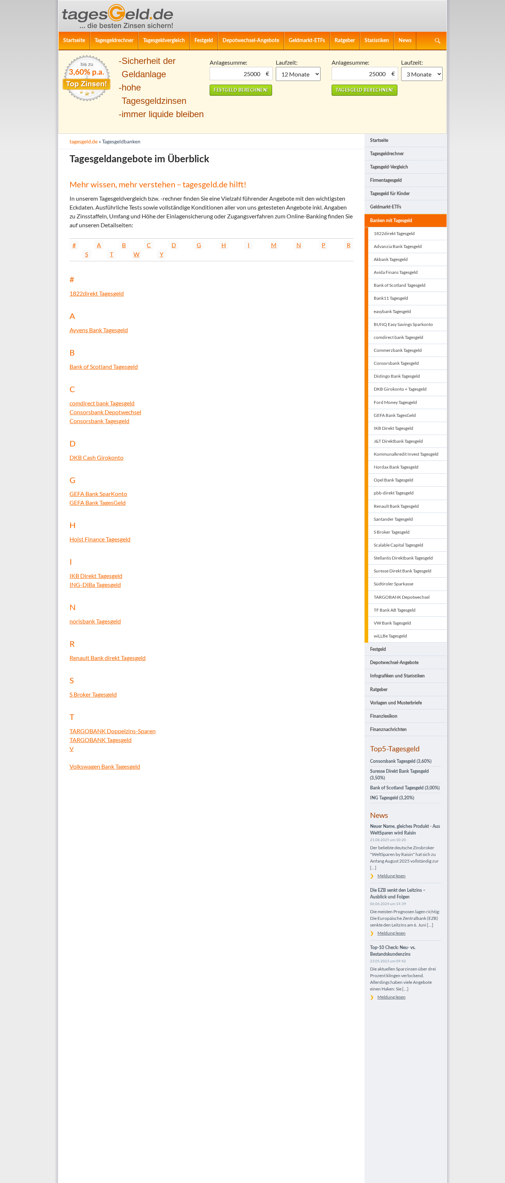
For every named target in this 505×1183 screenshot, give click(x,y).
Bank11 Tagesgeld (391, 298)
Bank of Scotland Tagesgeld (104, 366)
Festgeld (203, 40)
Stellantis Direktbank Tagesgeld (403, 558)
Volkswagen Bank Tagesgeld (105, 766)
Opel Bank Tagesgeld (393, 480)
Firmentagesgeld (386, 180)
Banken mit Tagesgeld (391, 220)
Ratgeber (345, 40)
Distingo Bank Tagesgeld (397, 376)
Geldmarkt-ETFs (307, 40)
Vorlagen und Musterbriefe (396, 703)
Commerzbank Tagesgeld (398, 350)
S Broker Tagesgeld (93, 694)
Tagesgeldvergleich (164, 40)
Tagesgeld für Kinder (390, 193)
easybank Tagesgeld (392, 311)
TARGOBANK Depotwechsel (402, 597)
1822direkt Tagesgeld (97, 293)
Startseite (74, 40)
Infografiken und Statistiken (397, 676)
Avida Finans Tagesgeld (396, 272)
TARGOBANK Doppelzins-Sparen (113, 730)
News (405, 40)
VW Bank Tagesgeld (392, 623)
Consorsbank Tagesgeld (99, 420)
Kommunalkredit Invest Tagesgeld (406, 454)
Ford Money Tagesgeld (395, 402)
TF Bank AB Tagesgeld (395, 610)
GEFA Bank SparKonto (98, 493)
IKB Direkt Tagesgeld (96, 575)
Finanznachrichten (388, 729)
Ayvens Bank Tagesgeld (99, 329)
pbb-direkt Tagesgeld (394, 493)
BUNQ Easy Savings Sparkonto (403, 324)
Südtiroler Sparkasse (393, 584)
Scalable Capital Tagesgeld (398, 545)
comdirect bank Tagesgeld (102, 403)
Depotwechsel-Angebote (251, 40)
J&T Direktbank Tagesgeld (398, 441)
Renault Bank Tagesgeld (396, 506)
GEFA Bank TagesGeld (98, 502)
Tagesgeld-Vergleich (389, 167)
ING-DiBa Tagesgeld (95, 584)
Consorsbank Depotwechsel (105, 411)
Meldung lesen (391, 875)
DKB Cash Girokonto (96, 457)
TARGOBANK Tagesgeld (101, 739)
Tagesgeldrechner (114, 40)
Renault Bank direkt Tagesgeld (108, 657)
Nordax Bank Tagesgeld (396, 467)
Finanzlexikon (383, 716)
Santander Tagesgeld (393, 519)
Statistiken (377, 40)
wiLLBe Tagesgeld (390, 636)
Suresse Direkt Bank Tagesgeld (402, 571)
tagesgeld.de (84, 141)
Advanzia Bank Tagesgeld (398, 246)
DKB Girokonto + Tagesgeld (400, 389)
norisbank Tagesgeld (95, 621)
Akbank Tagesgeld (391, 259)
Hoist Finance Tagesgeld (100, 539)
